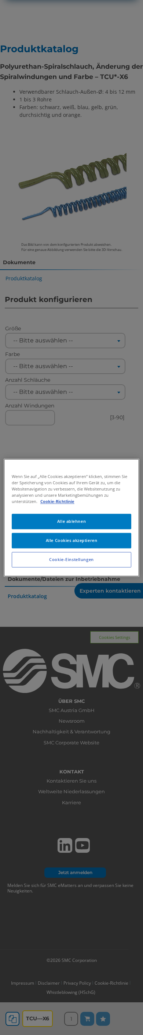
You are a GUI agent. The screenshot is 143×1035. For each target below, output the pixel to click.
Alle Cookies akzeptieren (72, 540)
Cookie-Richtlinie (57, 501)
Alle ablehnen (71, 521)
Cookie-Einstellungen (71, 559)
